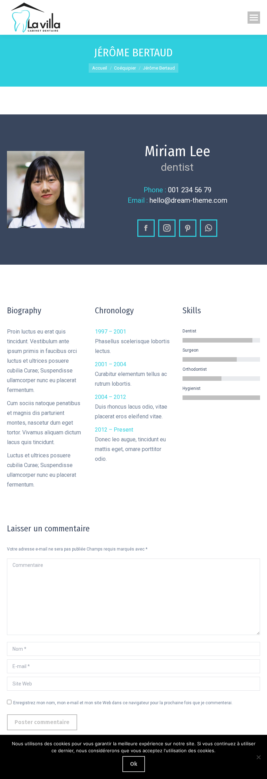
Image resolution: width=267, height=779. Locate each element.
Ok (133, 764)
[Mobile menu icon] (254, 17)
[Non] (258, 757)
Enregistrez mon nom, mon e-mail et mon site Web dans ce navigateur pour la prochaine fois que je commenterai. (123, 702)
